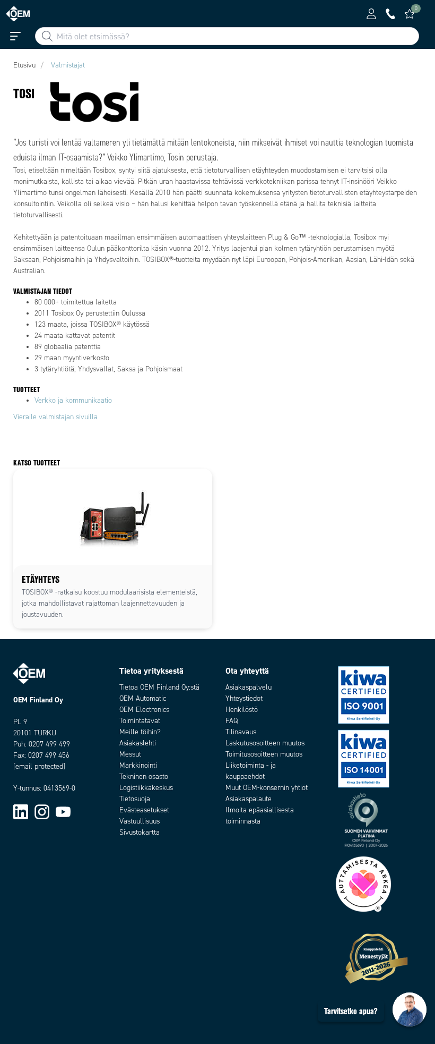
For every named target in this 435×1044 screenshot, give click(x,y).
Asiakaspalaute (248, 798)
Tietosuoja (134, 798)
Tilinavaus (240, 731)
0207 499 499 (49, 744)
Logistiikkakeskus (146, 787)
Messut (130, 754)
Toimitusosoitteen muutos (263, 754)
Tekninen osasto (143, 776)
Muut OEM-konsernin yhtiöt (266, 787)
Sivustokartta (139, 832)
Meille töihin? (140, 731)
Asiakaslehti (137, 743)
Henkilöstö (241, 709)
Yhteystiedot (244, 698)
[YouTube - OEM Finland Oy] (63, 811)
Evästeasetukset (144, 809)
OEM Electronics (144, 709)
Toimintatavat (139, 720)
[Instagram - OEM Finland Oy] (41, 811)
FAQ (231, 720)
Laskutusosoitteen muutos (264, 743)
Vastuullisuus (139, 821)
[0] (409, 14)
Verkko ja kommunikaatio (73, 400)
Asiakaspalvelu (248, 687)
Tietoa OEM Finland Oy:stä (159, 687)
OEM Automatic (142, 698)
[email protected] (39, 766)
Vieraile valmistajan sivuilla (55, 416)
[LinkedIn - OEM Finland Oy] (20, 811)
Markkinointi (138, 765)
